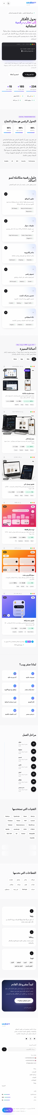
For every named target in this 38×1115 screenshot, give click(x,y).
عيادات (33, 884)
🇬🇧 (30, 1060)
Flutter (18, 820)
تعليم (26, 884)
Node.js (7, 816)
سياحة (18, 884)
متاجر (25, 879)
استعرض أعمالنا (14, 74)
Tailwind (10, 825)
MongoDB (32, 833)
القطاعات (33, 1080)
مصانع (18, 879)
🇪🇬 (30, 1058)
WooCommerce (20, 825)
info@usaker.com (31, 1063)
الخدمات (34, 1072)
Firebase (10, 820)
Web (28, 359)
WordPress (32, 825)
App (22, 359)
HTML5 (33, 829)
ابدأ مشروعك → (29, 74)
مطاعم (11, 884)
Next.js (33, 816)
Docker (23, 833)
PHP (25, 820)
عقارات (11, 879)
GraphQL (32, 838)
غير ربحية (15, 889)
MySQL (8, 829)
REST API (9, 833)
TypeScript (17, 816)
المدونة (4, 1085)
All (34, 359)
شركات (33, 879)
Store (15, 359)
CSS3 (25, 829)
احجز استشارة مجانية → (23, 1000)
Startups (24, 889)
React (25, 816)
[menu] (4, 3)
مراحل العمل (33, 1074)
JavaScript (16, 829)
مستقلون (7, 889)
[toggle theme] (8, 3)
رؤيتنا (35, 1083)
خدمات (33, 889)
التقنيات (34, 1077)
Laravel (33, 820)
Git (16, 833)
